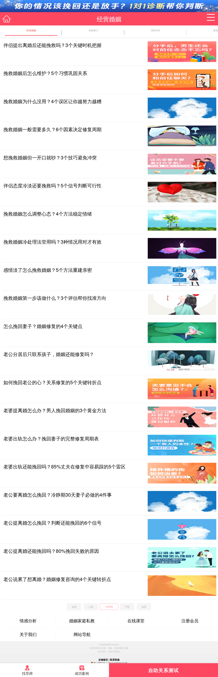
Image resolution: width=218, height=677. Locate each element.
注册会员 (189, 620)
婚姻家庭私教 (82, 620)
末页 (144, 606)
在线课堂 (135, 620)
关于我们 (28, 634)
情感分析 (28, 620)
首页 (74, 606)
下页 (127, 606)
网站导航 (82, 634)
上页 (91, 606)
